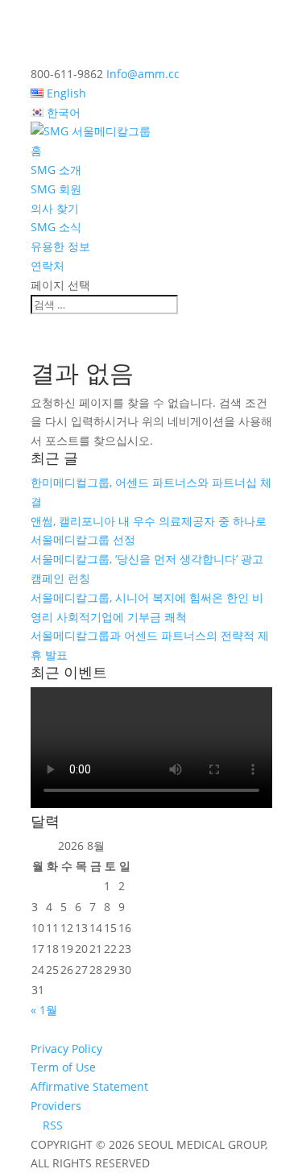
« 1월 (44, 1010)
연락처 (47, 265)
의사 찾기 (55, 208)
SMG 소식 (56, 226)
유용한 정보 (60, 246)
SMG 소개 (56, 169)
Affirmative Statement (89, 1086)
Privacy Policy (66, 1048)
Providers (56, 1105)
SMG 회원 (56, 189)
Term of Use (63, 1067)
